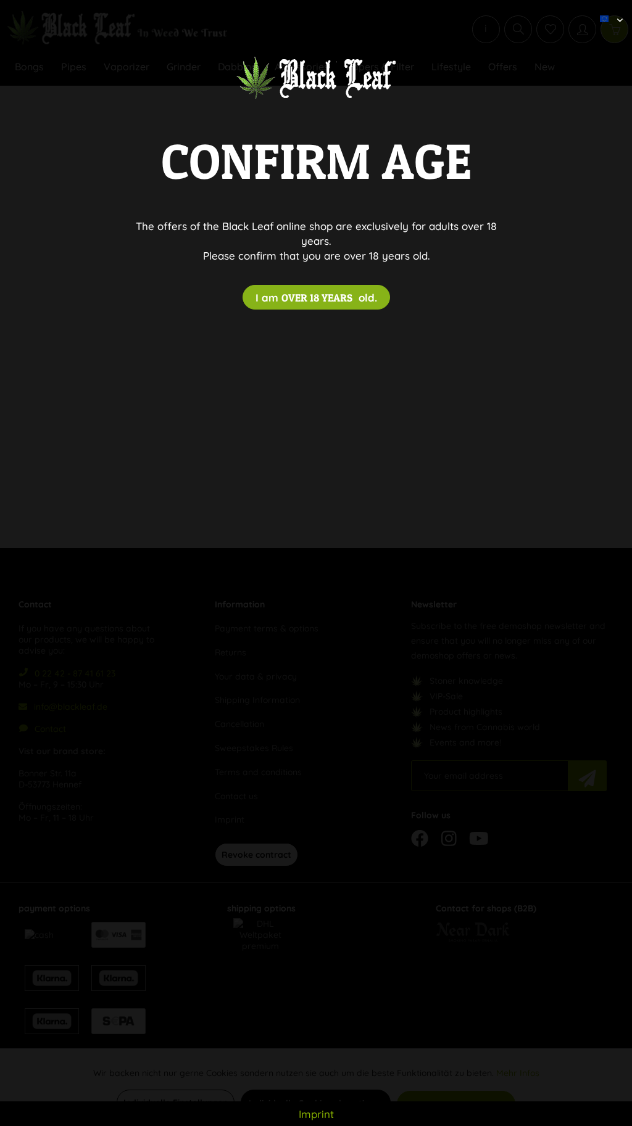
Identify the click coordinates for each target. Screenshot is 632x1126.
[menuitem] (606, 9)
